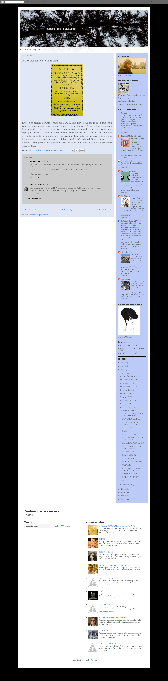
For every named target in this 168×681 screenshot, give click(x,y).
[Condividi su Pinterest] (83, 150)
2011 (123, 373)
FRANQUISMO (128, 458)
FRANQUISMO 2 (129, 455)
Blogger (93, 660)
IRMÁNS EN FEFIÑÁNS (129, 353)
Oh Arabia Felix (126, 252)
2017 (123, 363)
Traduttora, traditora (135, 174)
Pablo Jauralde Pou (36, 185)
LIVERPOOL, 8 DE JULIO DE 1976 (132, 349)
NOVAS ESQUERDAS (131, 419)
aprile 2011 (127, 404)
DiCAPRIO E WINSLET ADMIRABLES (114, 565)
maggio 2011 (128, 400)
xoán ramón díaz (35, 161)
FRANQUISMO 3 (129, 452)
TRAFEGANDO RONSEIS (131, 136)
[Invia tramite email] (73, 150)
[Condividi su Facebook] (80, 150)
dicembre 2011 (128, 376)
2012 (123, 369)
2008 (123, 496)
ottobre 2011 (128, 383)
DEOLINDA (127, 480)
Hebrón (134, 254)
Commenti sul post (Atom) (38, 215)
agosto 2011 (127, 390)
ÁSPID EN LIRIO (129, 434)
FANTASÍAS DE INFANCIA (133, 443)
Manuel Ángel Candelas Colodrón (133, 95)
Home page (67, 209)
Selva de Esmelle (127, 161)
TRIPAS (102, 539)
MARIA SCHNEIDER (130, 477)
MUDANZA (136, 281)
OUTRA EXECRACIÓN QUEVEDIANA (131, 469)
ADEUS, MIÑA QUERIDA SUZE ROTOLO (132, 414)
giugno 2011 (127, 397)
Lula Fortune (125, 279)
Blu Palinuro (125, 196)
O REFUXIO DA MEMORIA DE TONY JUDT (117, 526)
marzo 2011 (127, 407)
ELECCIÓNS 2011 (106, 552)
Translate (68, 526)
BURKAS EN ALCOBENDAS (110, 604)
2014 (123, 366)
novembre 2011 (129, 379)
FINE (101, 591)
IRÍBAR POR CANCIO (131, 474)
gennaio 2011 (128, 485)
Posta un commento (34, 199)
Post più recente (30, 209)
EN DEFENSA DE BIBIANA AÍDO (112, 617)
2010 (123, 489)
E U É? (124, 431)
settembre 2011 (129, 386)
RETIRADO (127, 427)
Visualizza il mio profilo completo (130, 104)
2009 (123, 492)
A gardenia (125, 163)
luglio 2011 (127, 393)
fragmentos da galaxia (128, 171)
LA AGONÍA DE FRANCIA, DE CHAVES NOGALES (133, 423)
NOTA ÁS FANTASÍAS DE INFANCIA (132, 438)
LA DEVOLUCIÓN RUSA (130, 345)
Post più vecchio (104, 209)
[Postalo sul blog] (75, 150)
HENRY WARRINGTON (132, 462)
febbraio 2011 (128, 411)
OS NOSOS (103, 631)
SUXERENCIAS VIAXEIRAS (110, 644)
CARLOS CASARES (106, 578)
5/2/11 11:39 (34, 194)
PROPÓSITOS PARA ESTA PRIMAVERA (132, 447)
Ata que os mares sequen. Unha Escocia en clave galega (132, 116)
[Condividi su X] (78, 150)
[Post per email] (68, 150)
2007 (123, 499)
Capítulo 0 (124, 113)
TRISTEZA (126, 465)
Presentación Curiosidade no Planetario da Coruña (131, 233)
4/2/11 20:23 (34, 177)
